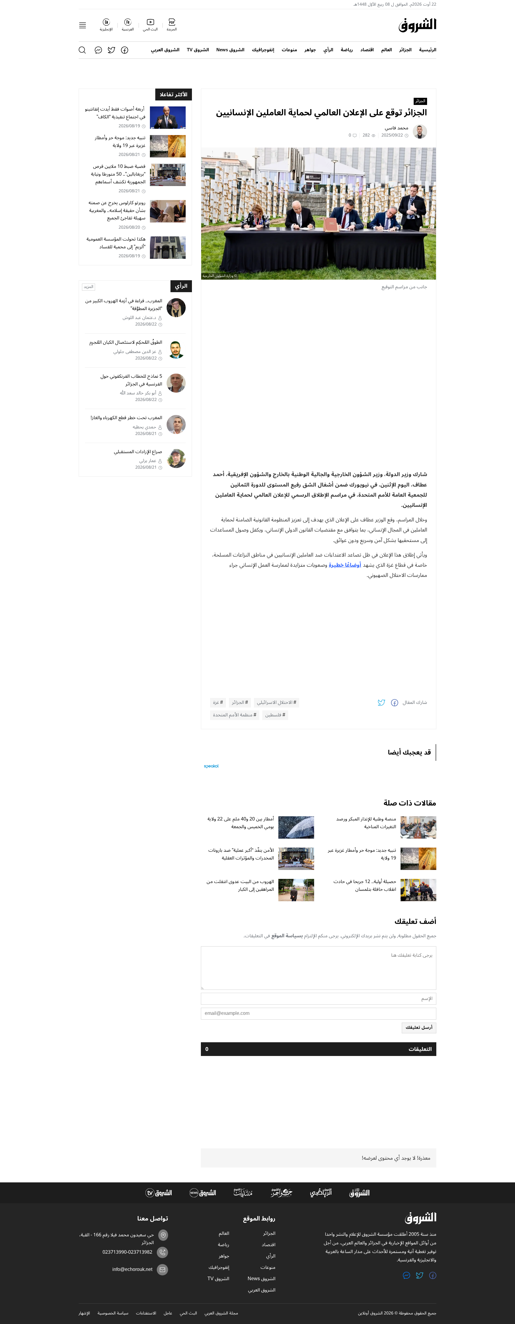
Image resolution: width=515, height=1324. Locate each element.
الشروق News (230, 50)
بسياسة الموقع (287, 936)
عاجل (168, 1313)
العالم (386, 50)
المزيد (88, 287)
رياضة (347, 50)
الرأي (328, 50)
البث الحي (188, 1313)
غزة (216, 702)
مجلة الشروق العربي (221, 1313)
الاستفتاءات (146, 1313)
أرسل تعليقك (419, 1027)
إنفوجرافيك (263, 50)
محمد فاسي (396, 128)
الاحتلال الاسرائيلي (274, 702)
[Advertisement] (318, 337)
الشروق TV (198, 50)
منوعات (289, 50)
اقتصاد (367, 50)
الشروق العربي (165, 50)
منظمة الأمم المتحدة (232, 715)
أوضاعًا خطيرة (345, 565)
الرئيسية (427, 50)
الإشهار (84, 1313)
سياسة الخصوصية (112, 1313)
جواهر (310, 50)
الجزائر (405, 50)
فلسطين (273, 715)
